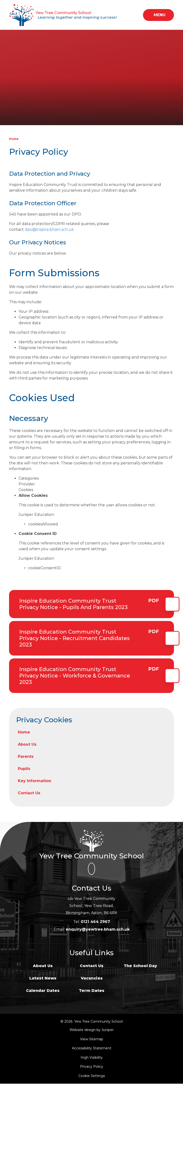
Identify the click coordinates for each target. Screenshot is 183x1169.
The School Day (140, 966)
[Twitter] (91, 869)
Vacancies (92, 978)
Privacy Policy (91, 1066)
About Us (43, 966)
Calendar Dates (43, 990)
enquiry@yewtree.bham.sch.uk (98, 929)
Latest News (42, 978)
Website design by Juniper (92, 1030)
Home (14, 139)
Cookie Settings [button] (91, 1076)
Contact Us (91, 966)
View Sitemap (91, 1039)
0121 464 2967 (95, 921)
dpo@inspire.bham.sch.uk (49, 229)
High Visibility (92, 1057)
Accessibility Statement (91, 1048)
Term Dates (91, 990)
